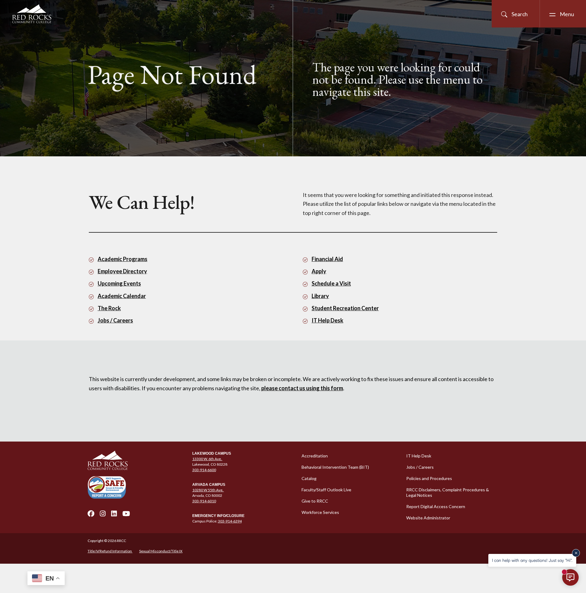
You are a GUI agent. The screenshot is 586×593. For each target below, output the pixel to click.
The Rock (109, 308)
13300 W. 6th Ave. (207, 459)
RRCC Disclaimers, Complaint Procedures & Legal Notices (447, 492)
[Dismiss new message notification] (576, 553)
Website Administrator (428, 517)
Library (320, 296)
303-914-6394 (230, 521)
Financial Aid (327, 259)
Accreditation (315, 455)
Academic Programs (122, 259)
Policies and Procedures (429, 478)
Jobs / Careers (115, 320)
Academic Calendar (122, 296)
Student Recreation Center (345, 308)
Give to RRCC (315, 501)
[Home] (136, 460)
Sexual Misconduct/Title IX (161, 551)
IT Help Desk (327, 320)
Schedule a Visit (331, 283)
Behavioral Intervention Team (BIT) (335, 467)
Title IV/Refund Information (110, 551)
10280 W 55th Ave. (208, 490)
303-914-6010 (204, 501)
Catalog (309, 478)
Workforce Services (320, 512)
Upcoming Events (119, 283)
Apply (319, 271)
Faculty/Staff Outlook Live (326, 489)
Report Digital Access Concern (435, 506)
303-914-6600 (204, 469)
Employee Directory (122, 271)
